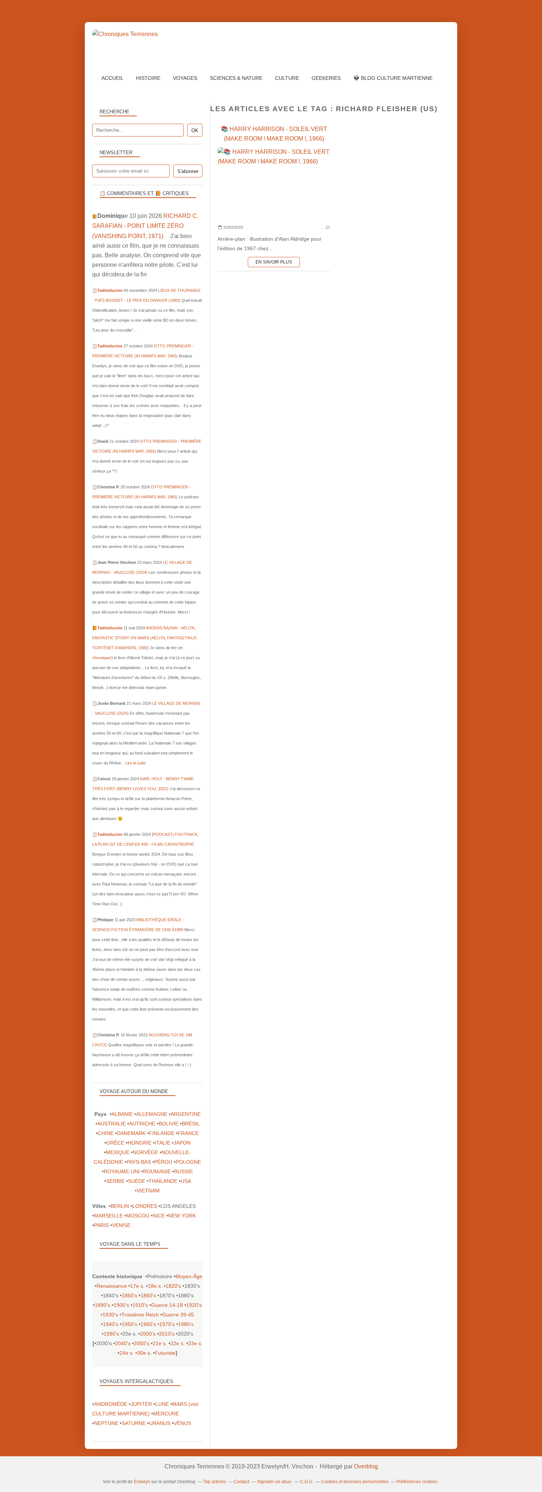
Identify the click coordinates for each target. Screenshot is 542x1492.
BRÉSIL (190, 1124)
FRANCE (188, 1133)
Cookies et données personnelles (355, 1481)
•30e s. (143, 1353)
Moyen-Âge (189, 1276)
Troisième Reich (140, 1315)
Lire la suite (135, 763)
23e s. (195, 1343)
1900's (121, 1305)
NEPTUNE (106, 1423)
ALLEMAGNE (151, 1114)
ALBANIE (122, 1114)
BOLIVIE (168, 1124)
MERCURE (166, 1414)
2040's (123, 1343)
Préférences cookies (416, 1481)
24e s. (126, 1353)
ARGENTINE (186, 1114)
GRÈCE (115, 1143)
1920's (194, 1305)
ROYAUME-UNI (122, 1171)
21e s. (160, 1343)
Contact (241, 1481)
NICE (159, 1216)
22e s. (177, 1343)
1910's (140, 1305)
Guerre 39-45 (178, 1315)
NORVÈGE (145, 1152)
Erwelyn (142, 1481)
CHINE (106, 1133)
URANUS (159, 1423)
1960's (148, 1324)
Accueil (112, 78)
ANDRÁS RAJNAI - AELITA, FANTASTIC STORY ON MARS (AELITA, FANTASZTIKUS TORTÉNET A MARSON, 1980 (144, 638)
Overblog (366, 1466)
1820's (173, 1286)
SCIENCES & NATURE (236, 78)
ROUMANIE (157, 1171)
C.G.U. (306, 1481)
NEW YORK (182, 1216)
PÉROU (163, 1162)
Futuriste (165, 1353)
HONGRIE (140, 1143)
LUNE (162, 1404)
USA (186, 1181)
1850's (129, 1295)
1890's (102, 1305)
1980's (186, 1324)
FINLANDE (161, 1133)
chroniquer (101, 657)
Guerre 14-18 (167, 1305)
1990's (111, 1334)
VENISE (121, 1225)
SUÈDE (136, 1181)
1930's (110, 1315)
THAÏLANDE (163, 1181)
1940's (110, 1324)
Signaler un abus (274, 1481)
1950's (129, 1324)
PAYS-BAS (138, 1162)
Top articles (214, 1481)
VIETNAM (148, 1191)
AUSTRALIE (111, 1124)
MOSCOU (137, 1216)
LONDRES (144, 1206)
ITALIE (162, 1143)
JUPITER (141, 1404)
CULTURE (287, 78)
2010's (166, 1334)
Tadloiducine (109, 290)
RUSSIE (183, 1171)
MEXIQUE (117, 1152)
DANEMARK (131, 1133)
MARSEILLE (108, 1216)
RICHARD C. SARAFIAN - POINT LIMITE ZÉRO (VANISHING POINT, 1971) (145, 226)
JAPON (182, 1143)
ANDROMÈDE (110, 1404)
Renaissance (112, 1286)
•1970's (166, 1324)
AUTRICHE (142, 1124)
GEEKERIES (326, 78)
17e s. (137, 1286)
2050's (141, 1343)
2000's (148, 1334)
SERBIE (115, 1181)
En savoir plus (274, 262)
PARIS (101, 1225)
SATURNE (134, 1423)
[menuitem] (112, 78)
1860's (148, 1295)
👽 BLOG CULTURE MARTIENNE (392, 78)
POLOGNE (188, 1162)
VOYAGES (185, 78)
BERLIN (120, 1206)
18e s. (155, 1286)
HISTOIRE (148, 78)
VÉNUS (182, 1423)
